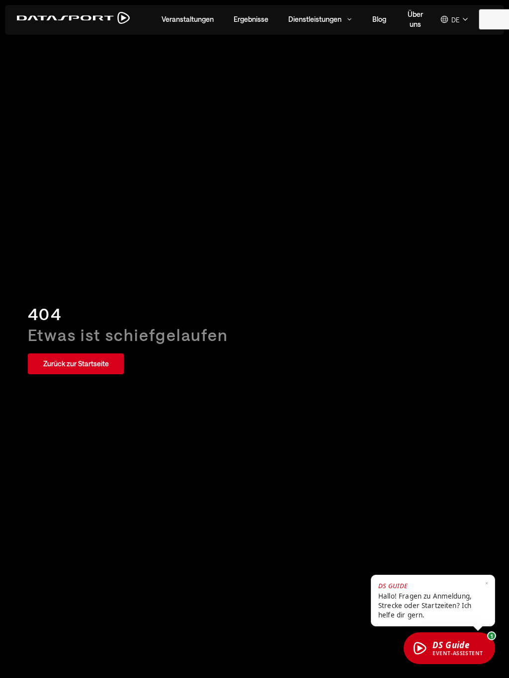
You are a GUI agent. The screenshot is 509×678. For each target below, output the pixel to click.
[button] (188, 19)
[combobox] (455, 19)
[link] (76, 363)
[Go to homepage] (73, 19)
